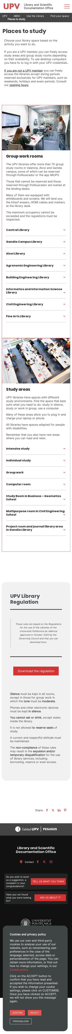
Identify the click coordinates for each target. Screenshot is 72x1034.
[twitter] (44, 861)
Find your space (60, 15)
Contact (29, 861)
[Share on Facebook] (46, 810)
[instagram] (51, 861)
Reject (35, 1012)
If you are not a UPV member (23, 70)
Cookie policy (19, 969)
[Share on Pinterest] (65, 810)
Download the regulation (36, 671)
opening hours (18, 85)
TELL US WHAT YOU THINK (48, 881)
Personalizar (21, 1021)
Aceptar (17, 1012)
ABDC (17, 15)
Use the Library (35, 15)
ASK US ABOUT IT (50, 897)
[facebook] (38, 861)
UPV (4, 15)
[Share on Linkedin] (59, 810)
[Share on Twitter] (52, 810)
